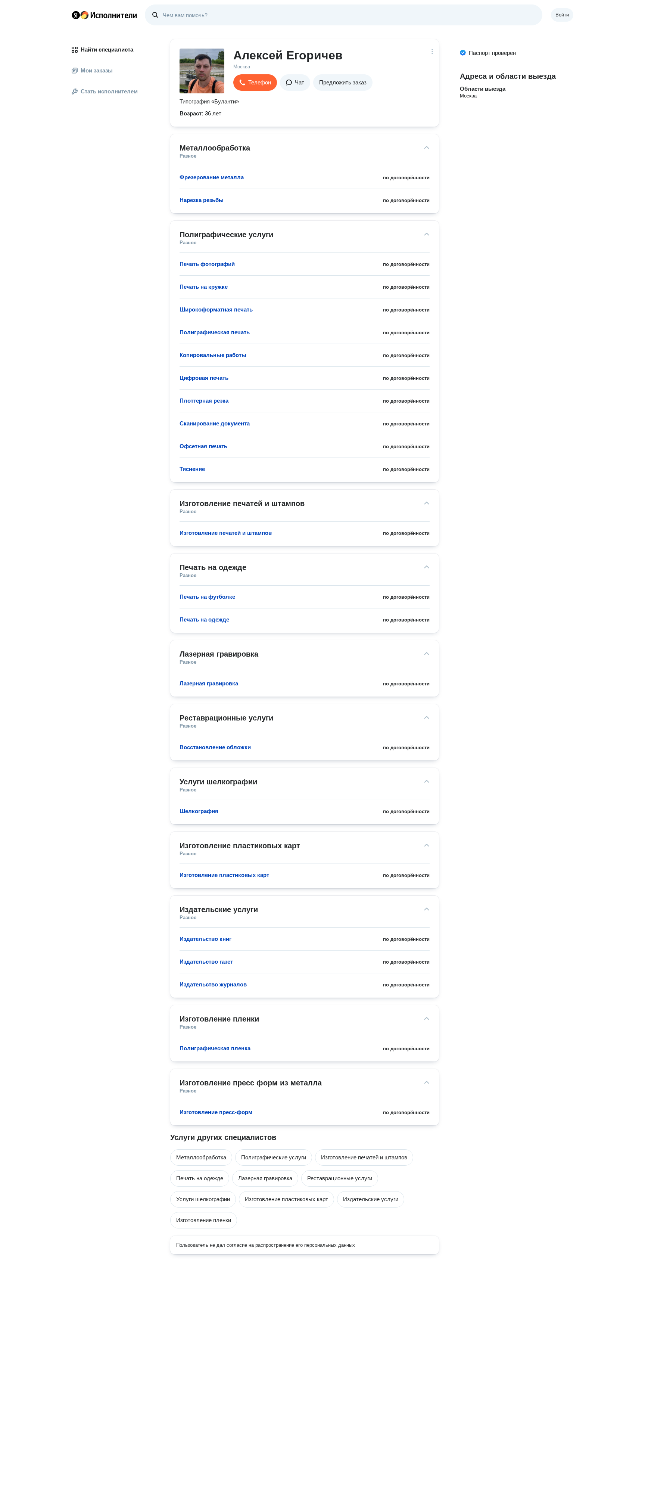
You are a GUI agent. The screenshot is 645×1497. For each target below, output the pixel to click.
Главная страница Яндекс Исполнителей (104, 15)
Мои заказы (97, 70)
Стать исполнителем (109, 91)
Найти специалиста (107, 49)
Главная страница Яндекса (76, 15)
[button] (255, 82)
